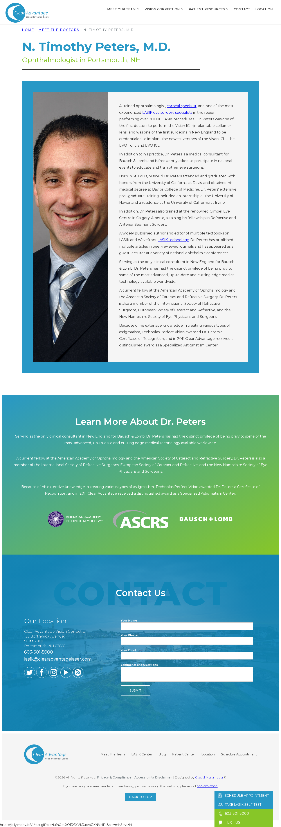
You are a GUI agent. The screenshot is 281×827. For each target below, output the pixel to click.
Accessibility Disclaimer (153, 777)
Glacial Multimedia (209, 777)
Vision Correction (162, 9)
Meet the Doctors (58, 30)
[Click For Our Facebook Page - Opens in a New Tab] (41, 672)
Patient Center (183, 754)
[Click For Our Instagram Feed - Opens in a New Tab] (53, 672)
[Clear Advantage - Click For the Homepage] (27, 12)
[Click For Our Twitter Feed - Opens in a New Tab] (29, 672)
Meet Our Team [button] (121, 9)
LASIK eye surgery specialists (167, 112)
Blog (162, 754)
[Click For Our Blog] (77, 672)
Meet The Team (113, 754)
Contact (242, 9)
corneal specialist (181, 106)
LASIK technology (173, 240)
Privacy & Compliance (114, 777)
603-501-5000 (207, 786)
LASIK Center (141, 754)
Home (28, 30)
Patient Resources (207, 9)
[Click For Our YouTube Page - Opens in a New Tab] (65, 672)
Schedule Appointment (239, 754)
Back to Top (140, 797)
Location (264, 9)
